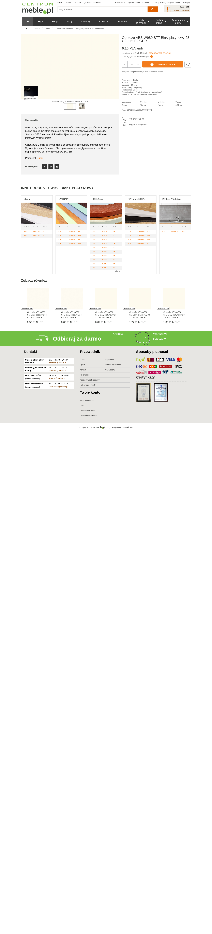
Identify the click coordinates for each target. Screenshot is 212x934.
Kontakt (78, 3)
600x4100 (36, 231)
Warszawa (160, 333)
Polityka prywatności (113, 365)
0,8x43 (104, 256)
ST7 (44, 231)
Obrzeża (103, 21)
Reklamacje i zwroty (88, 385)
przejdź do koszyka (181, 10)
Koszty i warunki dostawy (90, 380)
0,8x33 (104, 251)
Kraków (118, 333)
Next (116, 71)
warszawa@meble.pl (58, 386)
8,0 (163, 231)
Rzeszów (159, 338)
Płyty (40, 21)
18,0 (129, 231)
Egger (40, 158)
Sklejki (54, 21)
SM (79, 231)
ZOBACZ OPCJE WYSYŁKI (159, 53)
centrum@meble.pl (57, 363)
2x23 (104, 264)
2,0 (94, 264)
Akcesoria (122, 21)
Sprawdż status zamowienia (139, 3)
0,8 (60, 231)
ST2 (114, 239)
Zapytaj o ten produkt (138, 124)
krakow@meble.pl (57, 378)
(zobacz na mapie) (32, 379)
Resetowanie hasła (87, 411)
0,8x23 (104, 231)
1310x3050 (71, 239)
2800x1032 (141, 239)
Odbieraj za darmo (77, 339)
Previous (24, 71)
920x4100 (36, 235)
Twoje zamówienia (87, 401)
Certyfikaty (145, 377)
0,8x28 (104, 243)
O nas (60, 3)
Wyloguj (186, 3)
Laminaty (85, 21)
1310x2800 (71, 231)
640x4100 (174, 231)
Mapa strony (110, 370)
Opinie (82, 365)
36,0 (129, 239)
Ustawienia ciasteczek (88, 416)
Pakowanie (84, 375)
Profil (82, 406)
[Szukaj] (152, 9)
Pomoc (68, 3)
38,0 (25, 231)
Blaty (69, 21)
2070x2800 (141, 231)
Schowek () (120, 3)
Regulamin (109, 360)
